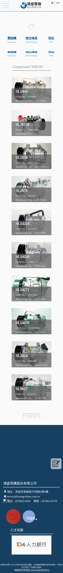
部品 (51, 38)
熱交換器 (31, 38)
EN (57, 3)
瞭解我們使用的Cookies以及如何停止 (32, 570)
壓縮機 (11, 38)
